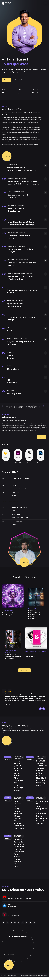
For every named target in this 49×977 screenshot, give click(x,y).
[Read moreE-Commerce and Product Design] (45, 315)
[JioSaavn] (24, 899)
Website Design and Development (34, 654)
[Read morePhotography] (45, 391)
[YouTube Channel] (4, 897)
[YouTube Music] (21, 899)
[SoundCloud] (27, 899)
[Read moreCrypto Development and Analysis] (45, 339)
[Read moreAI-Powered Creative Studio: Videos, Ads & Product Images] (45, 179)
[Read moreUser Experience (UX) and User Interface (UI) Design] (45, 219)
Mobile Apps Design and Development (35, 651)
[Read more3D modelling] (45, 377)
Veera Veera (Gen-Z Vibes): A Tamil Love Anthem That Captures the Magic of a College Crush (18, 775)
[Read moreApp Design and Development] (45, 301)
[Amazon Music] (15, 899)
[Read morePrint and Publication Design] (45, 233)
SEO (9, 331)
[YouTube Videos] (9, 899)
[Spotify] (12, 899)
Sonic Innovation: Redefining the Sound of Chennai (11, 615)
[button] (45, 3)
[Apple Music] (18, 899)
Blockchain (13, 369)
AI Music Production (7, 610)
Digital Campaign (33, 608)
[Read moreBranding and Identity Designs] (45, 192)
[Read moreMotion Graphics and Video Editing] (45, 260)
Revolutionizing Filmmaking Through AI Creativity (13, 656)
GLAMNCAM (30, 656)
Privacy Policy (26, 975)
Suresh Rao (33, 975)
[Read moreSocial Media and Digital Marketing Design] (45, 274)
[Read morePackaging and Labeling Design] (45, 247)
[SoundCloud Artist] (30, 899)
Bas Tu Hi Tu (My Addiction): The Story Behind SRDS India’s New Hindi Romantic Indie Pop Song (41, 773)
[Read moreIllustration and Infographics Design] (45, 287)
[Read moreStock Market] (45, 353)
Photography (14, 393)
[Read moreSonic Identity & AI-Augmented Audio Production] (45, 165)
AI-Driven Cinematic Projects (10, 651)
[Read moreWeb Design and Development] (45, 206)
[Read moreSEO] (45, 328)
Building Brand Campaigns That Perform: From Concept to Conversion (34, 614)
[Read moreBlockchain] (45, 366)
